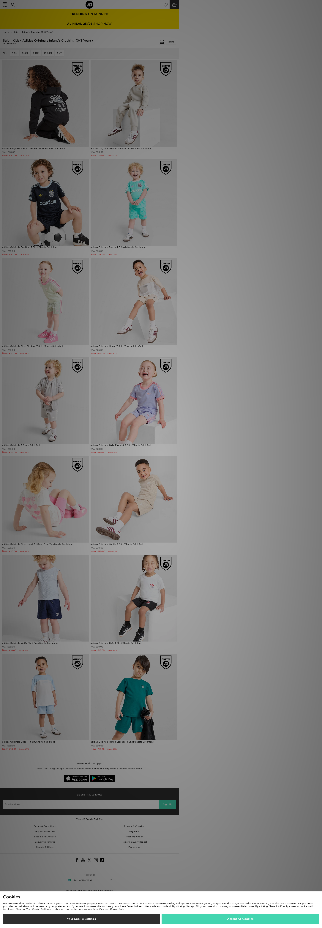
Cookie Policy (118, 909)
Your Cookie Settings (81, 918)
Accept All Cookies (240, 918)
